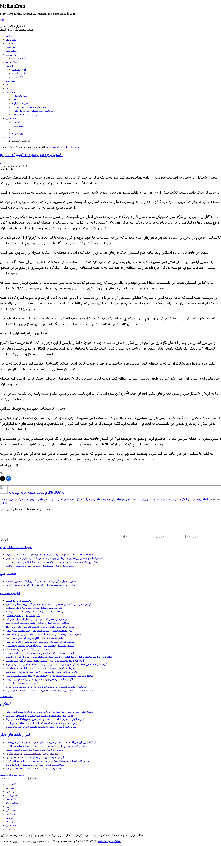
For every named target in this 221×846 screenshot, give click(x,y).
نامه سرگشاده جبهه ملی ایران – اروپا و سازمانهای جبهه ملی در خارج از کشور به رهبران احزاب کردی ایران (54, 558)
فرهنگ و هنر (12, 62)
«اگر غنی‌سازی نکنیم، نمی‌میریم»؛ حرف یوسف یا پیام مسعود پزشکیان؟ (39, 679)
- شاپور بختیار (18, 134)
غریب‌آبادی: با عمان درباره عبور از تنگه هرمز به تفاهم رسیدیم (35, 750)
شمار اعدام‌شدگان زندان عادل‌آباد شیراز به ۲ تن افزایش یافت (34, 608)
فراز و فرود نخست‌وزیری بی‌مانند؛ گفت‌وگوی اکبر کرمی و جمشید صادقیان (40, 585)
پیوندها (10, 88)
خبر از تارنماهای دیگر (15, 735)
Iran (2, 20)
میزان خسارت (28, 499)
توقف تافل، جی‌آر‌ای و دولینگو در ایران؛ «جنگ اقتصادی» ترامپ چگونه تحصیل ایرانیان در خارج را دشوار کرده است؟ (59, 657)
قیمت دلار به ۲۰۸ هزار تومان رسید (22, 683)
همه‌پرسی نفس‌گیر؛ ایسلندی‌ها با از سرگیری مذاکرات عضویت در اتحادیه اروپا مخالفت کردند (49, 761)
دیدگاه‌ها (10, 85)
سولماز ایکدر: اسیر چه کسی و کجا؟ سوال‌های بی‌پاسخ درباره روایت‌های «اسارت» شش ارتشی (49, 676)
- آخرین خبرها (19, 70)
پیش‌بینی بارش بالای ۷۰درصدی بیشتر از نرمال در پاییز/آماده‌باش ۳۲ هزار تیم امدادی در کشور (49, 604)
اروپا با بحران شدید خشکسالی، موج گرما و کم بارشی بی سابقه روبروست (40, 653)
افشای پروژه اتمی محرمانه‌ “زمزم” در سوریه (31, 155)
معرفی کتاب (11, 51)
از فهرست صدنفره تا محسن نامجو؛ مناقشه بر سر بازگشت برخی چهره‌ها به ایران (43, 634)
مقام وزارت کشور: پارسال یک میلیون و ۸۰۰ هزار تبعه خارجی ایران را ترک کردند (42, 672)
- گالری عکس (18, 73)
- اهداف (16, 122)
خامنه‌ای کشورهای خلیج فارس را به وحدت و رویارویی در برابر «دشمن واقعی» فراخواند (46, 746)
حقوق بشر (11, 81)
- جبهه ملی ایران (20, 96)
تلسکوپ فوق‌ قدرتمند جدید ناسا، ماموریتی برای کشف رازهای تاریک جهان (40, 642)
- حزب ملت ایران (20, 103)
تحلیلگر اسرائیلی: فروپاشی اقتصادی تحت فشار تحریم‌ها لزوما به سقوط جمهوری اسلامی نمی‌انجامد (52, 742)
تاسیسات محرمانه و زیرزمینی (153, 499)
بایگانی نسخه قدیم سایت (12, 775)
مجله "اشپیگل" (83, 499)
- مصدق (16, 130)
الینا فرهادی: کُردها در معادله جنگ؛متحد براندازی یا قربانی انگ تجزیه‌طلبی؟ (41, 727)
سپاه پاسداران (118, 499)
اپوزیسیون (11, 55)
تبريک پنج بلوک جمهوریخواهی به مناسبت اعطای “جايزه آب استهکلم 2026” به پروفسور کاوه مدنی (52, 562)
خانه (8, 137)
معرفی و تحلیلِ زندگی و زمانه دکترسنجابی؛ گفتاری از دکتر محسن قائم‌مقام (41, 581)
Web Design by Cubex (109, 842)
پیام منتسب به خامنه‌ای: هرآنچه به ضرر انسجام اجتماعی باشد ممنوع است (41, 723)
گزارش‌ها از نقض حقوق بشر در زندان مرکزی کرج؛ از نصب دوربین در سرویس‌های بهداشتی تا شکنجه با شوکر (56, 664)
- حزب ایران (17, 100)
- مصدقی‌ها (17, 126)
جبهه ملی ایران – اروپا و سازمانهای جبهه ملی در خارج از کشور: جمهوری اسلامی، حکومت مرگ (50, 555)
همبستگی (11, 810)
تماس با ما (11, 40)
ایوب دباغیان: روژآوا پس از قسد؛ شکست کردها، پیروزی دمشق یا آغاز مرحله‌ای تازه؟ (45, 719)
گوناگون (10, 66)
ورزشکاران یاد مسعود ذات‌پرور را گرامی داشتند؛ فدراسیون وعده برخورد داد (41, 627)
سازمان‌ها (10, 92)
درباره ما (10, 43)
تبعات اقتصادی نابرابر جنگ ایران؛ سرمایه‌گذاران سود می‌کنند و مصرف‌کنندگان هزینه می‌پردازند (50, 691)
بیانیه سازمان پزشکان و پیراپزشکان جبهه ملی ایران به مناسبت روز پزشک (40, 566)
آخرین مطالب (53, 147)
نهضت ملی (11, 119)
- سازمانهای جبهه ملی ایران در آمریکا (29, 107)
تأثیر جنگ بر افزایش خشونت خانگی (23, 616)
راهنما (9, 36)
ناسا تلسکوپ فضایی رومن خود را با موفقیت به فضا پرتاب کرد (35, 765)
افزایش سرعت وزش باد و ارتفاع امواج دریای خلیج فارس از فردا (35, 638)
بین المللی (10, 47)
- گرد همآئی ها (19, 58)
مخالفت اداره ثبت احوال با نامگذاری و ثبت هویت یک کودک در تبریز (37, 623)
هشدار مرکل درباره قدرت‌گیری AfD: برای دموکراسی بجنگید (33, 754)
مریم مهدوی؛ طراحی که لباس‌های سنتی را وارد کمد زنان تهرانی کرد (37, 619)
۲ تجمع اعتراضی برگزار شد (18, 601)
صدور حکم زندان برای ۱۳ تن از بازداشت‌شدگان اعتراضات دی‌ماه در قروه (39, 612)
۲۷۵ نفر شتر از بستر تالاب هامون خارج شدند (27, 649)
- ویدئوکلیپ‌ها (19, 77)
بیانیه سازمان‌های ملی (16, 547)
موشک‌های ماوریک (45, 499)
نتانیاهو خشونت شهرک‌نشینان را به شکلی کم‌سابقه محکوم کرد (36, 757)
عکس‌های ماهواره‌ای (100, 499)
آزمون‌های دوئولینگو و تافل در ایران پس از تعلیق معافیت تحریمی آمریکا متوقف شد (45, 661)
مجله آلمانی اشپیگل (65, 499)
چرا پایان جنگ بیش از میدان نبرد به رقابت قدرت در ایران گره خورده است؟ (40, 668)
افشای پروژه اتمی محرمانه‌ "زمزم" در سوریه (189, 499)
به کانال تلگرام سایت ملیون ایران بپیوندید (36, 492)
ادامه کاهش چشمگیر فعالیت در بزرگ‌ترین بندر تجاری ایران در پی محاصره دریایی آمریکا (47, 687)
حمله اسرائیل (132, 499)
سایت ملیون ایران (71, 147)
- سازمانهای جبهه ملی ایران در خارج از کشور (33, 111)
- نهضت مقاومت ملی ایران (24, 115)
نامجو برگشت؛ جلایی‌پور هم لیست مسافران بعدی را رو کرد (34, 769)
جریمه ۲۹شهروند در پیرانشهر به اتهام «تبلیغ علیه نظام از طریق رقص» (39, 631)
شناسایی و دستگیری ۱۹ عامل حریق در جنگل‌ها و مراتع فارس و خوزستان (40, 646)
